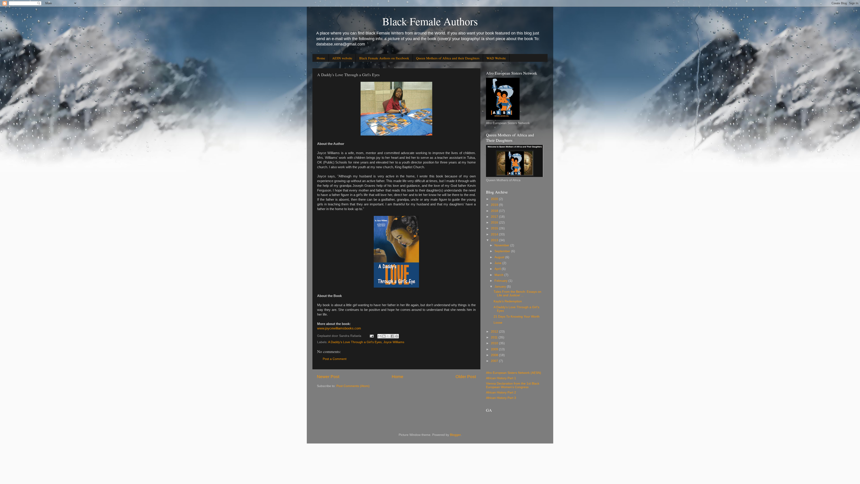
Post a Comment (334, 359)
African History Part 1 (501, 378)
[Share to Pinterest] (396, 336)
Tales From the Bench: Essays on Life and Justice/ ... (517, 293)
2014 (495, 234)
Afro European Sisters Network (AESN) (513, 372)
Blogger (455, 435)
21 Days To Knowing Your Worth (517, 316)
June (498, 263)
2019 (495, 205)
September (502, 251)
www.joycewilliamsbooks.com (339, 328)
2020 (495, 199)
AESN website (342, 58)
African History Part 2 (501, 392)
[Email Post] (371, 336)
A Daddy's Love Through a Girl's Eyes (355, 342)
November (502, 245)
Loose (498, 322)
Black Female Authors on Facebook (384, 58)
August (499, 257)
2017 (495, 216)
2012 (495, 331)
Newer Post (328, 376)
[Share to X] (388, 336)
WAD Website (496, 58)
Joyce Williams (393, 342)
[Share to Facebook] (392, 336)
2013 (495, 240)
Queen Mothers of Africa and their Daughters (447, 58)
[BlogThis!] (384, 336)
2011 (495, 337)
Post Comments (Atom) (353, 386)
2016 (495, 222)
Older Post (466, 376)
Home (321, 58)
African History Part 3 (501, 398)
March (499, 275)
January (500, 286)
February (501, 280)
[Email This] (379, 336)
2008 (495, 355)
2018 (495, 211)
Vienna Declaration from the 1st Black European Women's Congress (512, 385)
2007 (495, 361)
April (498, 269)
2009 (495, 349)
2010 (495, 343)
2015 (495, 228)
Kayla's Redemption (508, 301)
